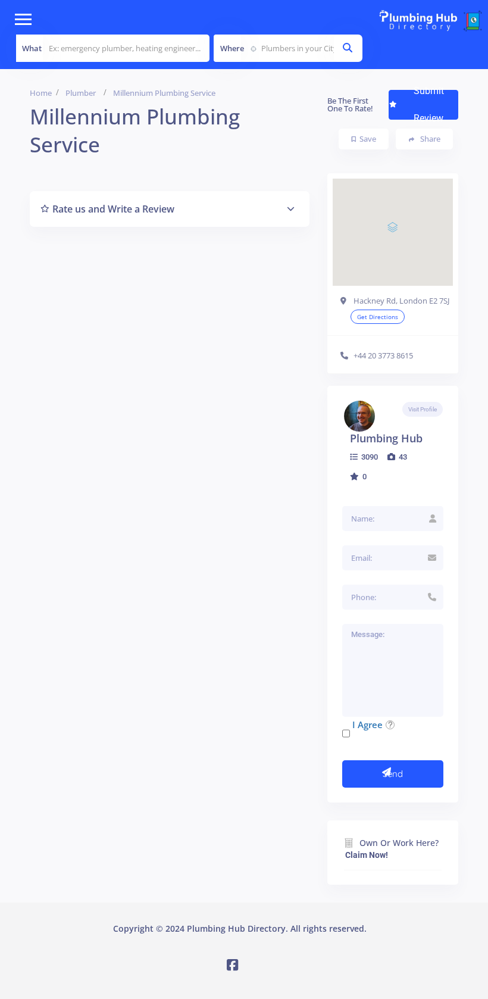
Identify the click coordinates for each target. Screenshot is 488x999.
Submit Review (429, 105)
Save (367, 138)
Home (41, 93)
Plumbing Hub (386, 438)
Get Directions (377, 317)
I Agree (367, 724)
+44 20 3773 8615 (383, 355)
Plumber (80, 93)
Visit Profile (422, 409)
